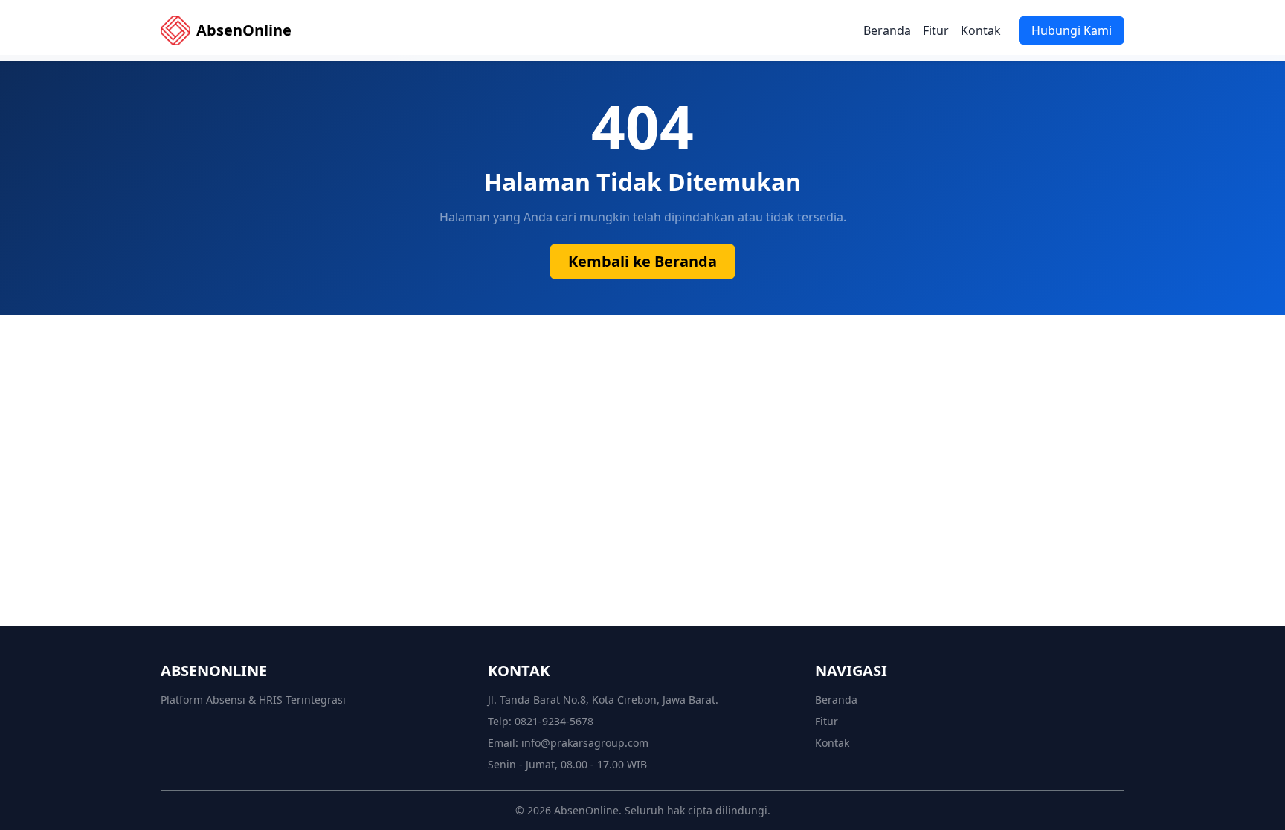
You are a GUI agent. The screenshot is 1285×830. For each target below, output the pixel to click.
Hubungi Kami (1071, 30)
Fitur (936, 30)
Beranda (887, 30)
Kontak (981, 30)
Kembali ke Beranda (642, 261)
